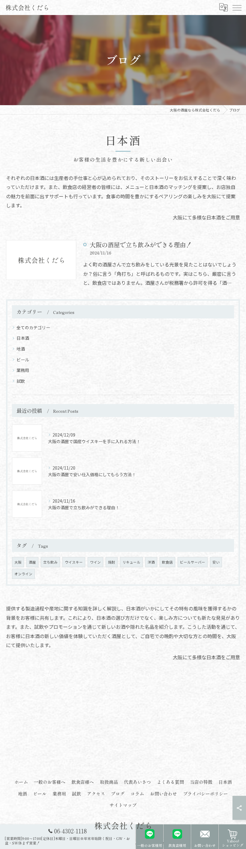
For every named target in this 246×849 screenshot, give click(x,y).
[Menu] (237, 7)
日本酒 (22, 338)
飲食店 (167, 562)
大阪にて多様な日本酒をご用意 (206, 217)
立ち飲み (50, 562)
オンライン (23, 573)
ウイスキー (74, 562)
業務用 (22, 370)
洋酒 (151, 562)
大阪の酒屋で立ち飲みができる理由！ (141, 244)
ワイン (95, 562)
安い (216, 562)
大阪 (18, 562)
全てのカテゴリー (33, 327)
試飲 (20, 381)
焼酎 (111, 562)
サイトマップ (123, 805)
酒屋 (32, 562)
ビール (22, 360)
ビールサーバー (192, 562)
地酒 (20, 349)
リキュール (131, 562)
